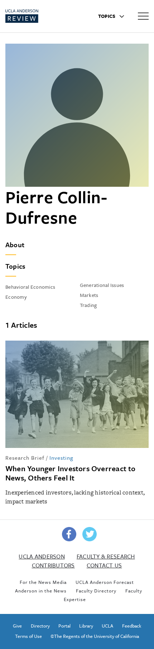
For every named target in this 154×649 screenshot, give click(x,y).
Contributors (53, 565)
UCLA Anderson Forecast (105, 582)
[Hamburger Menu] (143, 16)
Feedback (131, 625)
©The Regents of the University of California (94, 636)
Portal (64, 625)
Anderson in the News (41, 590)
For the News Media (43, 582)
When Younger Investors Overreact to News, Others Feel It (70, 473)
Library (86, 625)
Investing (61, 458)
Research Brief (24, 458)
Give (17, 625)
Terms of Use (28, 636)
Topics (107, 16)
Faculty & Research (106, 556)
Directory (40, 625)
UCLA (107, 625)
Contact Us (104, 565)
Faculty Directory (96, 590)
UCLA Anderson (41, 556)
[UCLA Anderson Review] (35, 16)
